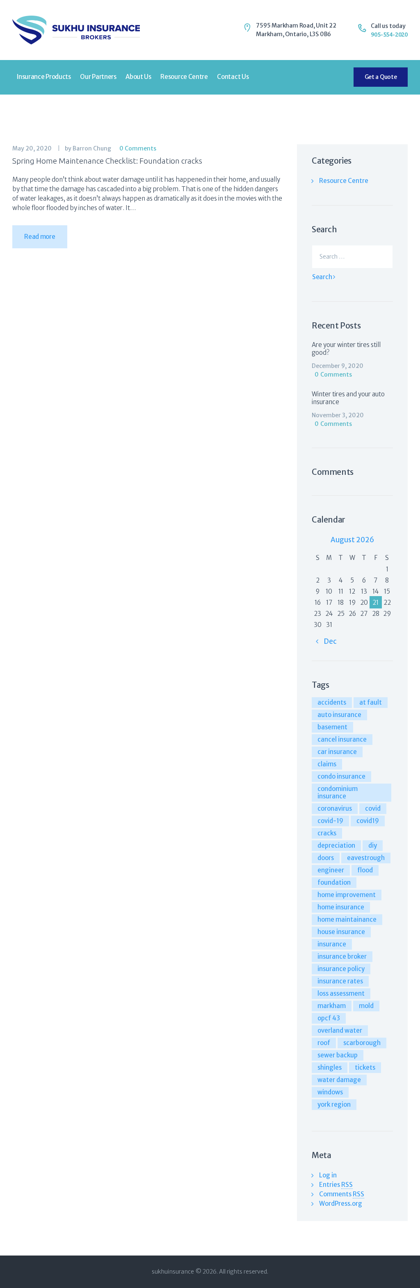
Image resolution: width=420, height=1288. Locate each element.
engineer (330, 870)
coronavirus (334, 808)
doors (325, 858)
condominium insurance (337, 792)
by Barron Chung (88, 148)
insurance (331, 944)
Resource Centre (343, 181)
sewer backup (337, 1055)
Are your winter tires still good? (346, 348)
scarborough (362, 1043)
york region (334, 1104)
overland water (339, 1030)
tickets (365, 1067)
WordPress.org (340, 1203)
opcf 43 (328, 1018)
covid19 (367, 821)
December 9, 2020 (337, 366)
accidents (331, 702)
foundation (334, 882)
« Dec (326, 641)
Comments (341, 1194)
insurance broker (342, 956)
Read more (39, 236)
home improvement (346, 895)
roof (323, 1043)
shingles (329, 1067)
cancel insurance (342, 739)
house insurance (341, 932)
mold (366, 1006)
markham (331, 1006)
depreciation (336, 845)
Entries (336, 1185)
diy (372, 845)
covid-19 (330, 821)
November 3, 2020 (338, 415)
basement (332, 727)
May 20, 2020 (32, 148)
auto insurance (339, 715)
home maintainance (347, 919)
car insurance (337, 752)
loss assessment (341, 993)
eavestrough (366, 858)
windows (330, 1092)
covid (373, 808)
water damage (339, 1080)
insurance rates (340, 981)
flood (365, 870)
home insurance (340, 907)
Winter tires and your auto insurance (348, 398)
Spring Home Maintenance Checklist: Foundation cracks (107, 161)
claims (326, 764)
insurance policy (341, 969)
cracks (326, 833)
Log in (328, 1175)
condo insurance (341, 776)
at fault (370, 702)
